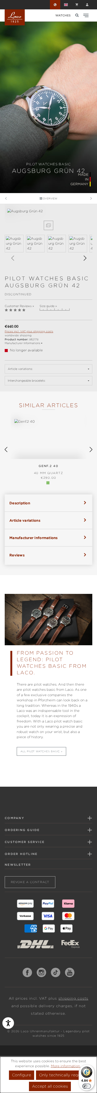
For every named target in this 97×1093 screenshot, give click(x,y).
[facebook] (27, 972)
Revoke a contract (30, 882)
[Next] (84, 258)
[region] (48, 237)
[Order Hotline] (55, 4)
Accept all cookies (50, 1086)
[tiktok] (55, 972)
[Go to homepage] (14, 17)
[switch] (86, 1086)
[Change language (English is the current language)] (66, 4)
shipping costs (73, 998)
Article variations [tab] (24, 520)
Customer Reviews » (19, 306)
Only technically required (63, 1075)
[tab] (48, 503)
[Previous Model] (6, 198)
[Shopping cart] (77, 4)
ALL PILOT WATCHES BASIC (40, 751)
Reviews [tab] (16, 555)
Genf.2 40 (48, 469)
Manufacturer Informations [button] (22, 343)
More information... (66, 1066)
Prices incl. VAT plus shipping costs (29, 331)
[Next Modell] (91, 198)
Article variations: (20, 369)
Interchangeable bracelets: (26, 380)
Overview (49, 198)
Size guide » (48, 306)
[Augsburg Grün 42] (48, 211)
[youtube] (69, 972)
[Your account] (87, 4)
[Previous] (12, 258)
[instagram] (41, 972)
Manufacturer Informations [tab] (33, 538)
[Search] (77, 15)
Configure (21, 1075)
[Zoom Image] (48, 225)
